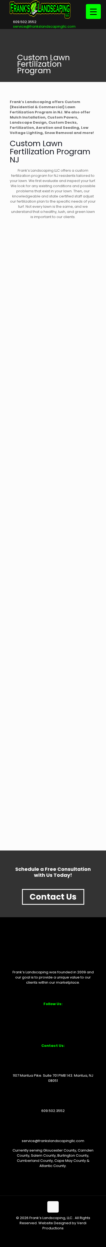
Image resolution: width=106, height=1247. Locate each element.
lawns (19, 594)
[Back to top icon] (53, 1207)
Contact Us (53, 897)
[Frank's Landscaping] (40, 17)
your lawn (18, 180)
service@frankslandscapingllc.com (44, 26)
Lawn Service (29, 734)
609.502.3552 (24, 21)
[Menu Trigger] (93, 11)
